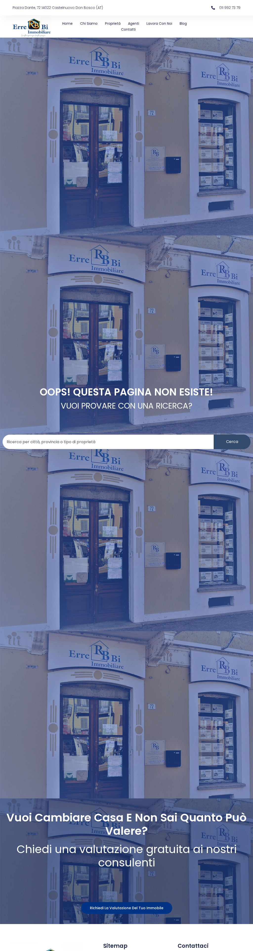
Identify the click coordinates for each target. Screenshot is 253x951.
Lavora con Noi (159, 23)
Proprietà (113, 23)
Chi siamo (89, 23)
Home (67, 23)
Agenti (133, 23)
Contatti (128, 29)
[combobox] (108, 442)
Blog (183, 23)
